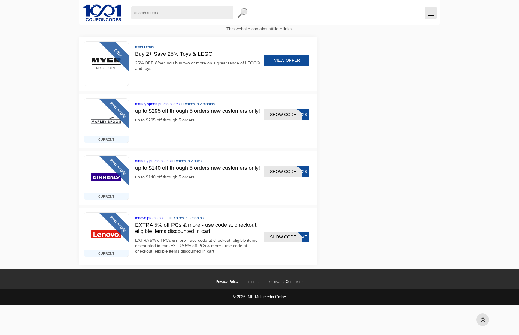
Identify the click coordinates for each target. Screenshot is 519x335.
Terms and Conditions (285, 282)
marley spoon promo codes (157, 104)
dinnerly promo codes (153, 161)
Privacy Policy (227, 282)
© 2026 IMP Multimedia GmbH (259, 297)
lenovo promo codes (151, 218)
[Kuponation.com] (102, 12)
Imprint (253, 282)
